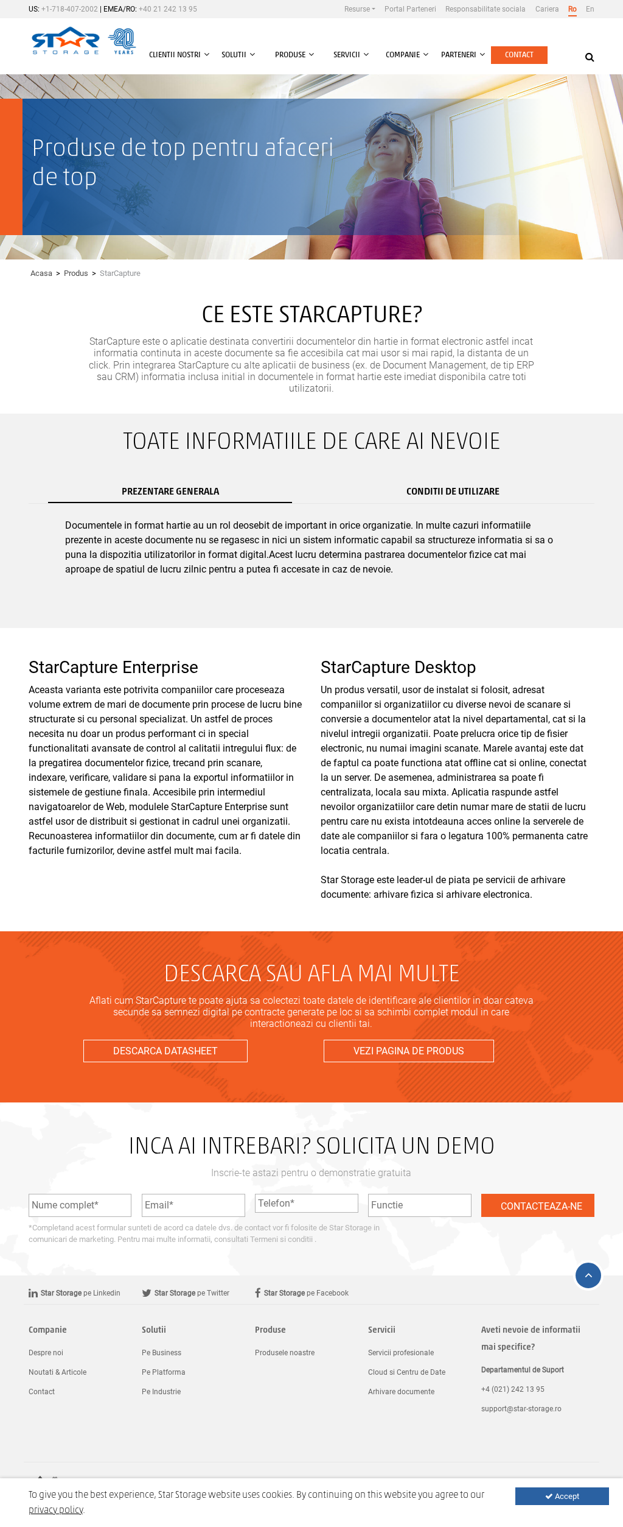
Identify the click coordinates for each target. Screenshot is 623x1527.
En (590, 9)
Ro (572, 9)
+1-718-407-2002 (69, 9)
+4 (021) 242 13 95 (513, 1389)
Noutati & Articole (57, 1372)
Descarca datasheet (165, 1051)
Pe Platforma (164, 1372)
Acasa (41, 273)
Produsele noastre (285, 1353)
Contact (519, 55)
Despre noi (46, 1353)
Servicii (381, 1330)
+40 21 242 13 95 (168, 9)
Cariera (547, 9)
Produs (76, 273)
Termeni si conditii (282, 1239)
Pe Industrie (161, 1392)
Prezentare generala (170, 492)
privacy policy (56, 1510)
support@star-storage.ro (521, 1409)
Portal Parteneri (410, 9)
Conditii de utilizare (452, 492)
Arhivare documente (401, 1392)
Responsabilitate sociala (485, 9)
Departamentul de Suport (522, 1370)
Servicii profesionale (401, 1353)
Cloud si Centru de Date (406, 1372)
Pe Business (161, 1353)
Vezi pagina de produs (408, 1051)
